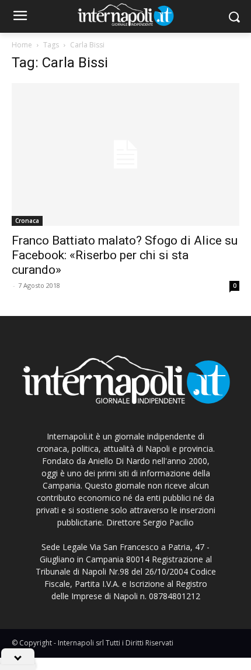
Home (22, 45)
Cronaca (27, 221)
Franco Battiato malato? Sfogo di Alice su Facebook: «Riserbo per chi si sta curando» (125, 255)
